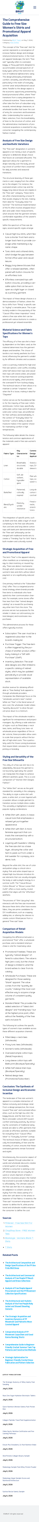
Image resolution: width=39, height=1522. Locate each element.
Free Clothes (14, 43)
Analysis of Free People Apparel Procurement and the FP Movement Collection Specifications (20, 1290)
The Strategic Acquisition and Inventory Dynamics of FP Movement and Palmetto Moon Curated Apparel (18, 1320)
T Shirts (8, 1247)
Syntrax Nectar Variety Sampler (13, 1491)
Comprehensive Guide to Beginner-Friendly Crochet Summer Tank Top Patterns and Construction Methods (20, 1347)
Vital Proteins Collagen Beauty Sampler (16, 1455)
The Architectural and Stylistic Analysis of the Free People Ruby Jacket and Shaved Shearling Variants (19, 1304)
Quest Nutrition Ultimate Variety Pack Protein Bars (19, 1407)
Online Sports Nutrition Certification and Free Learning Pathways (18, 1432)
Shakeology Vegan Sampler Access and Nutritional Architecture (16, 1479)
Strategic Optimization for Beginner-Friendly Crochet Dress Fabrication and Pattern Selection (19, 1360)
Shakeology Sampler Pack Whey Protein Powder (19, 1467)
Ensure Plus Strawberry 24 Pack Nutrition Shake (19, 1444)
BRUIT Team (16, 40)
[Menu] (34, 7)
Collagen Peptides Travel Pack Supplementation (19, 1420)
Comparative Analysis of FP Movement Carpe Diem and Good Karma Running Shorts (19, 1334)
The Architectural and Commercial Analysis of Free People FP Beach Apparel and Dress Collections (19, 1278)
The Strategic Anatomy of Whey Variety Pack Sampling (19, 1383)
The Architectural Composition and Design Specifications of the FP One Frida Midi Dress (20, 1265)
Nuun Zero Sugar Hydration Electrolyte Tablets (19, 1395)
